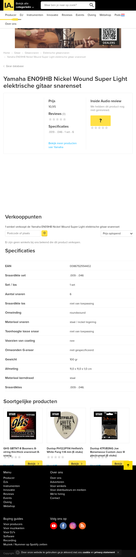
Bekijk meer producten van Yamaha (63, 145)
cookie (86, 552)
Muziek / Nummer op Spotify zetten (25, 544)
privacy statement (104, 552)
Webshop (105, 15)
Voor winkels (58, 486)
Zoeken (91, 5)
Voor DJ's (9, 532)
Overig (92, 15)
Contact (55, 498)
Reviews (67, 15)
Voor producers (12, 524)
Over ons (10, 24)
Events (80, 15)
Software (8, 536)
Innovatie (52, 15)
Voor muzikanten (13, 528)
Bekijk (31, 464)
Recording (9, 540)
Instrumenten (35, 15)
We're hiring (57, 494)
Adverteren (57, 482)
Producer (10, 15)
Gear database (15, 66)
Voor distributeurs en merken (68, 490)
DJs (5, 482)
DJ (21, 15)
